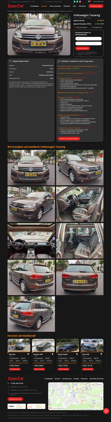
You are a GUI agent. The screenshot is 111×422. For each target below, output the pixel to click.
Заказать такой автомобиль (69, 139)
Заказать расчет (82, 48)
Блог (74, 6)
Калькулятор (66, 379)
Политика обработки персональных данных (21, 418)
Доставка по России (96, 379)
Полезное (67, 6)
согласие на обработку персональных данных (48, 418)
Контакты (82, 6)
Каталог (44, 6)
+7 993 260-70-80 (98, 1)
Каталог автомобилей (20, 11)
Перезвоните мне (15, 399)
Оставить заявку (96, 6)
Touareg (39, 11)
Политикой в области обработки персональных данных (87, 52)
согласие (80, 54)
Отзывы (76, 379)
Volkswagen (32, 11)
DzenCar (10, 11)
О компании (34, 6)
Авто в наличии (55, 6)
